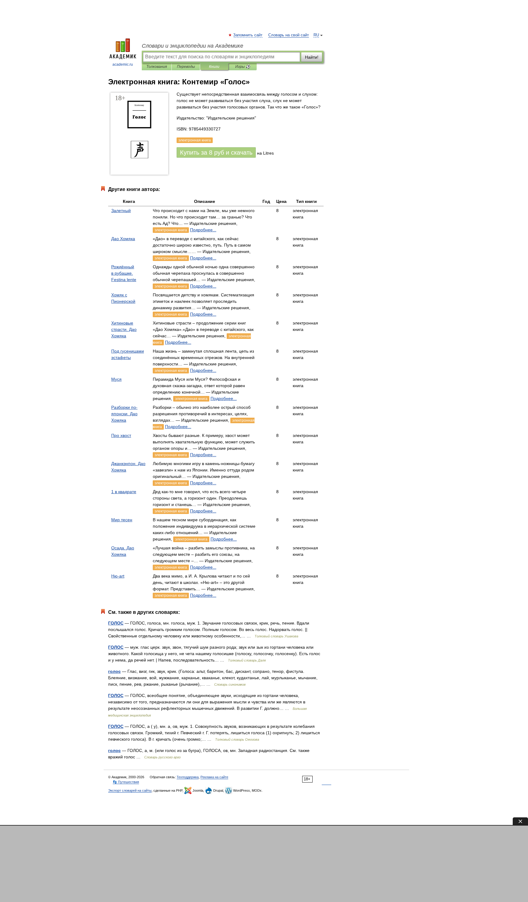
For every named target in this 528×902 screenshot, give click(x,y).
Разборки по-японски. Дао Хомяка (124, 414)
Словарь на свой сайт (288, 35)
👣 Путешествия (126, 782)
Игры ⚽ (242, 66)
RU (316, 35)
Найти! (311, 57)
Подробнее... (203, 229)
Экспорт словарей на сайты (130, 790)
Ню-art (117, 576)
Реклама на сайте (214, 777)
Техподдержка (188, 777)
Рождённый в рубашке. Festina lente (123, 273)
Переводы (186, 66)
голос (114, 671)
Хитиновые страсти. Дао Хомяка (124, 329)
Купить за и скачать (216, 152)
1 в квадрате (123, 491)
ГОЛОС (115, 623)
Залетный (121, 210)
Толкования (156, 66)
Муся (116, 379)
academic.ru (122, 64)
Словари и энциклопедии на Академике (192, 46)
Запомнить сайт (248, 35)
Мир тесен (121, 519)
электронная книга (171, 230)
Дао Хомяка (123, 238)
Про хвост (121, 435)
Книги (214, 66)
